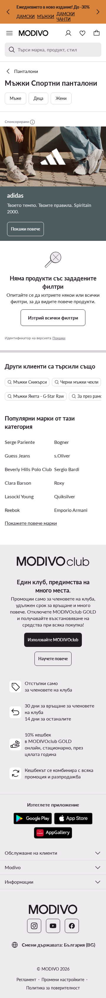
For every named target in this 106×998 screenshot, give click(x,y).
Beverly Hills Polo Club (28, 469)
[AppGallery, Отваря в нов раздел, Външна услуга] (53, 833)
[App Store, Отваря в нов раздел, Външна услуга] (73, 819)
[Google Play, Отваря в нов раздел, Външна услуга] (33, 819)
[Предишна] (8, 12)
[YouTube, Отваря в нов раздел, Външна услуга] (53, 926)
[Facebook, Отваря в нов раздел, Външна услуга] (72, 926)
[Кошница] (97, 33)
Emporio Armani (70, 510)
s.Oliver (62, 455)
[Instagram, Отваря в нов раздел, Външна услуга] (34, 926)
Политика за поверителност (53, 987)
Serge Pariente (20, 442)
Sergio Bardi (66, 469)
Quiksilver (64, 496)
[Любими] (82, 33)
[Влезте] (68, 33)
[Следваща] (98, 12)
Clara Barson (18, 483)
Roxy (59, 483)
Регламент (26, 979)
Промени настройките (63, 979)
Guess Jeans (17, 455)
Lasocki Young (19, 496)
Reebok (12, 510)
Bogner (61, 442)
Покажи (58, 338)
